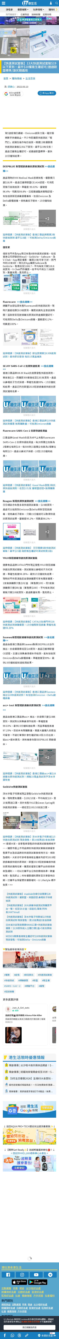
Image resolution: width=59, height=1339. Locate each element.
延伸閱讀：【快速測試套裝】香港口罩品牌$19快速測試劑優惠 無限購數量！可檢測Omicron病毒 (29, 422)
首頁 (5, 78)
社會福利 (50, 1295)
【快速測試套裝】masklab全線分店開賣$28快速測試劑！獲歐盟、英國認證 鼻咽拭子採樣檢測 (29, 897)
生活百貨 (30, 78)
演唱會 (9, 9)
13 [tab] (25, 24)
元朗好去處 (24, 1292)
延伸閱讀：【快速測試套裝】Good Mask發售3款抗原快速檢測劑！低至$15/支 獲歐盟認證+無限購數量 (29, 488)
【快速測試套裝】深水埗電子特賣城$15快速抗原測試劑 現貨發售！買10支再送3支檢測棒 (28, 918)
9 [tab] (28, 20)
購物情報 (17, 78)
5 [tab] (34, 17)
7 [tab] (23, 20)
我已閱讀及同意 (29, 1327)
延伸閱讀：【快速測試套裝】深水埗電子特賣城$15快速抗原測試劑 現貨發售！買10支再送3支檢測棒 (29, 838)
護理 (42, 985)
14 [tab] (28, 24)
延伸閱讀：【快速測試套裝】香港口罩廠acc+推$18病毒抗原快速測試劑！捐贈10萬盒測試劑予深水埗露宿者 (29, 776)
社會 (17, 1295)
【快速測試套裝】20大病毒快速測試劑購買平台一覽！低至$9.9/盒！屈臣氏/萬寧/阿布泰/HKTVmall (29, 909)
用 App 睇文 (48, 92)
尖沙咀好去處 (33, 1288)
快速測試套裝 (45, 974)
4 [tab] (31, 17)
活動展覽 (6, 1288)
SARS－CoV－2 (12, 985)
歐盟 (36, 980)
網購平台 (30, 985)
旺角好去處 (7, 1295)
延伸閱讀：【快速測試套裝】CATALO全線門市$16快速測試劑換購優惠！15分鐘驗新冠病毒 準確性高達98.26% (29, 624)
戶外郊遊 (38, 1295)
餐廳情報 (27, 1295)
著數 (7, 974)
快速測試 (9, 980)
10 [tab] (31, 20)
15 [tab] (31, 24)
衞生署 (46, 980)
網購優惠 (23, 980)
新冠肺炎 (29, 974)
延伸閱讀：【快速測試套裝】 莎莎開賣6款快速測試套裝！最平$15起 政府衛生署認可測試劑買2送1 (29, 549)
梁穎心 (11, 86)
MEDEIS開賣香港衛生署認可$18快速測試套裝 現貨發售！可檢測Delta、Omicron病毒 (29, 937)
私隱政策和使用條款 (31, 1321)
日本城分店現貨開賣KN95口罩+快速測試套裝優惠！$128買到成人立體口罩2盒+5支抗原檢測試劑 (29, 928)
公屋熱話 (24, 14)
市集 (15, 1288)
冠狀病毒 (9, 991)
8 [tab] (25, 20)
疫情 (17, 974)
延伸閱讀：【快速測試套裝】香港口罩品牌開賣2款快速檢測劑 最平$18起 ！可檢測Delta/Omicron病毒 (29, 237)
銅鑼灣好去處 (8, 1292)
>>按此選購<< (25, 301)
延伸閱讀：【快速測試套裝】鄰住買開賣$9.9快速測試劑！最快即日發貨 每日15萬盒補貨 (29, 354)
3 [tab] (28, 17)
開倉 (21, 1288)
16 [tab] (34, 24)
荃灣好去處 (38, 1292)
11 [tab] (34, 20)
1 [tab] (23, 17)
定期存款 (47, 14)
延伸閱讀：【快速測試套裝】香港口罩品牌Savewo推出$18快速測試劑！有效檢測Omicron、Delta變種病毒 (29, 695)
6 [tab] (37, 17)
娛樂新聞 (36, 14)
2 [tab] (25, 17)
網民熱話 (6, 1304)
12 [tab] (37, 20)
